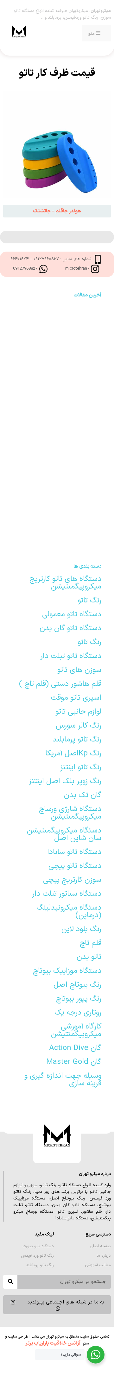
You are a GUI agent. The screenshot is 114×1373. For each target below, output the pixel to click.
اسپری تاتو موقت (76, 698)
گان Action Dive (75, 1048)
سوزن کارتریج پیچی (72, 880)
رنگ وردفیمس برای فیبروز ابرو (57, 340)
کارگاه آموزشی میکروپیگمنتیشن (76, 1030)
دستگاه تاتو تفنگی (57, 545)
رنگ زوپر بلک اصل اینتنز (65, 781)
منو (91, 33)
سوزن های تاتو (79, 670)
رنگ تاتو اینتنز (80, 767)
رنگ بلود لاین (81, 929)
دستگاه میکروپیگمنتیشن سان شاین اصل (64, 834)
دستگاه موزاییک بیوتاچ (67, 971)
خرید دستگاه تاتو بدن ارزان (57, 447)
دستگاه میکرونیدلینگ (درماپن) (68, 911)
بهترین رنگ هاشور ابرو (57, 364)
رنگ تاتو (89, 600)
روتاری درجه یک (77, 1012)
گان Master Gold (73, 1062)
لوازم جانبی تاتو (78, 711)
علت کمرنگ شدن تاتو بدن (57, 423)
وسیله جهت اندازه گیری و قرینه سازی (62, 1079)
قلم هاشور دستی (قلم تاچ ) (60, 684)
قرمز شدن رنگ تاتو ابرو (57, 496)
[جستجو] (10, 1282)
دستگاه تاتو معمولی (71, 614)
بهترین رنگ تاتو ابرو (57, 520)
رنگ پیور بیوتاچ (78, 998)
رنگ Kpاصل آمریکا (73, 753)
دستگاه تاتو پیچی (74, 866)
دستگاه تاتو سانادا (74, 852)
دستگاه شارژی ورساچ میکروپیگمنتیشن (70, 812)
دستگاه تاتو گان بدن (70, 628)
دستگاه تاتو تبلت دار (70, 656)
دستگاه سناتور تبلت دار (66, 894)
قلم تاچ (90, 943)
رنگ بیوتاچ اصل (77, 985)
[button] (57, 211)
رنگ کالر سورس (78, 725)
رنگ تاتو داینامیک (57, 472)
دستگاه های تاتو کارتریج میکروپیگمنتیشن (65, 582)
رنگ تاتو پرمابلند (77, 739)
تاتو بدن (89, 957)
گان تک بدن (82, 795)
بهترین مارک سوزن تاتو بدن (57, 316)
